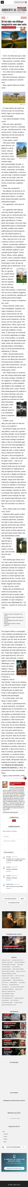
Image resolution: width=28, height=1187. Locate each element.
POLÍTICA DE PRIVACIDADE (13, 1147)
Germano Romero (6, 980)
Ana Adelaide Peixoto (17, 960)
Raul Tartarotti (14, 1000)
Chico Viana (20, 964)
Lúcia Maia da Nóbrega (8, 989)
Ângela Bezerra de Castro (9, 1004)
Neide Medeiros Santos (8, 995)
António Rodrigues (20, 962)
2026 (4, 1131)
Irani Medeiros (13, 982)
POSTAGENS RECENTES (10, 898)
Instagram (21, 913)
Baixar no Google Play (14, 1168)
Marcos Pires (18, 989)
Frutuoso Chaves (19, 975)
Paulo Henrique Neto (7, 998)
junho (5, 1139)
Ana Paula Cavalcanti (7, 962)
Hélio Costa (5, 982)
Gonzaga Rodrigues (18, 980)
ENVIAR (3, 17)
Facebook (21, 915)
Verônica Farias (18, 1002)
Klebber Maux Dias (14, 984)
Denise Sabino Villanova (8, 971)
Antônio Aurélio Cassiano (9, 964)
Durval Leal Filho (20, 971)
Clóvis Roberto (16, 966)
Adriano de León (6, 960)
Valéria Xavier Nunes (7, 1002)
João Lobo (4, 984)
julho (5, 1136)
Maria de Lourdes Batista (8, 991)
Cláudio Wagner (6, 966)
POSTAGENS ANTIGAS (14, 902)
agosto (6, 1134)
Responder (8, 862)
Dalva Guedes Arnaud (18, 969)
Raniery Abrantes (19, 998)
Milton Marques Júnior (8, 27)
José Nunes (22, 982)
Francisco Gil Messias (8, 975)
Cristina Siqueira (6, 969)
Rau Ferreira (5, 1000)
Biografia (21, 917)
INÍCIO (22, 898)
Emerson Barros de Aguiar (9, 973)
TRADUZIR (24, 17)
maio (5, 1141)
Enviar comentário (8, 852)
